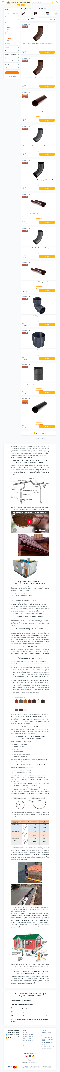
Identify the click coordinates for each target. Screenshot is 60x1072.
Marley (8, 36)
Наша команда (27, 1038)
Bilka (8, 23)
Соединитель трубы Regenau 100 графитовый (38, 350)
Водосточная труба (28, 14)
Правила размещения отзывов (46, 1043)
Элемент (7, 47)
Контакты (25, 1032)
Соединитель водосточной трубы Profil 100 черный (39, 384)
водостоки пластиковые (42, 667)
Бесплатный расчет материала (28, 1041)
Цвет (6, 67)
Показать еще (38, 438)
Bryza (8, 25)
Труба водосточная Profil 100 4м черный (39, 418)
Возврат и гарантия (28, 1036)
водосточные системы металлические (35, 718)
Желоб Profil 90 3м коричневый (38, 214)
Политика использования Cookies (47, 1040)
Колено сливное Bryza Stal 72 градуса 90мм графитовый (38, 146)
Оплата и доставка (28, 1034)
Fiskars (8, 29)
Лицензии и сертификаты (47, 1048)
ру (23, 5)
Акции (24, 1043)
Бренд (6, 19)
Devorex (9, 27)
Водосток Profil (40, 14)
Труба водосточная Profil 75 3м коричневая (39, 112)
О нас (24, 1030)
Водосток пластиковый (53, 14)
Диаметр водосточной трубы (10, 57)
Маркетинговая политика (47, 1046)
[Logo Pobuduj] (9, 2)
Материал (7, 50)
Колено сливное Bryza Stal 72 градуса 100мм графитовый (39, 248)
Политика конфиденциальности (46, 1036)
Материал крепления (10, 54)
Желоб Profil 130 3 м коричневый (39, 282)
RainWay (9, 40)
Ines (8, 34)
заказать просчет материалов (25, 777)
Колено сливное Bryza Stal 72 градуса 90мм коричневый (38, 43)
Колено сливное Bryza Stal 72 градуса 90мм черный (39, 180)
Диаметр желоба (9, 61)
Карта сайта (44, 1030)
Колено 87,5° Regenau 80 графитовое (39, 316)
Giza (8, 32)
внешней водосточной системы (25, 469)
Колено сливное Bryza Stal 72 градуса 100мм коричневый (39, 77)
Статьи (25, 1045)
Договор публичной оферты (46, 1033)
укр (18, 5)
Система (7, 64)
